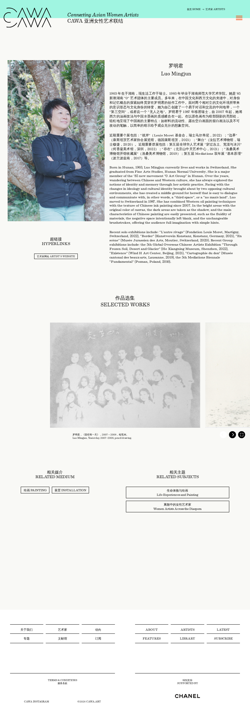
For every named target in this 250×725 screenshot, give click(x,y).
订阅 (98, 638)
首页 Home (194, 9)
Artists (187, 629)
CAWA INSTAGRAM (36, 701)
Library (187, 638)
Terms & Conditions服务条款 (62, 681)
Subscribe (223, 638)
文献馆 (62, 638)
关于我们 (26, 629)
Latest (223, 629)
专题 (26, 638)
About (151, 629)
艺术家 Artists (215, 9)
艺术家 (62, 629)
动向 (98, 629)
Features (152, 638)
